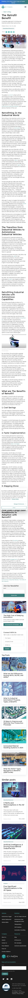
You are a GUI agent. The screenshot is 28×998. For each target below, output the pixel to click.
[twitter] (3, 979)
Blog (15, 937)
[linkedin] (11, 979)
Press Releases (5, 945)
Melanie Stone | (5, 26)
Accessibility (15, 992)
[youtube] (7, 979)
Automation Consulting (19, 930)
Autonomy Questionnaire (20, 945)
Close (14, 507)
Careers (3, 940)
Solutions (16, 913)
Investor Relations (6, 951)
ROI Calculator (17, 943)
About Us (4, 937)
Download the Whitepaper (12, 624)
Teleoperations (17, 924)
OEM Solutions (17, 927)
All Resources (17, 940)
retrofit (11, 95)
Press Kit (4, 948)
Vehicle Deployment (6, 919)
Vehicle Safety (5, 922)
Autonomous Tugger (7, 916)
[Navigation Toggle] (24, 7)
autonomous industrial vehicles (10, 106)
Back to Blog (7, 12)
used (14, 256)
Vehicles (4, 913)
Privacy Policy (20, 993)
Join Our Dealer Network (20, 916)
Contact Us (4, 943)
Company (4, 934)
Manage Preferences (19, 503)
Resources (17, 934)
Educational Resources (8, 28)
